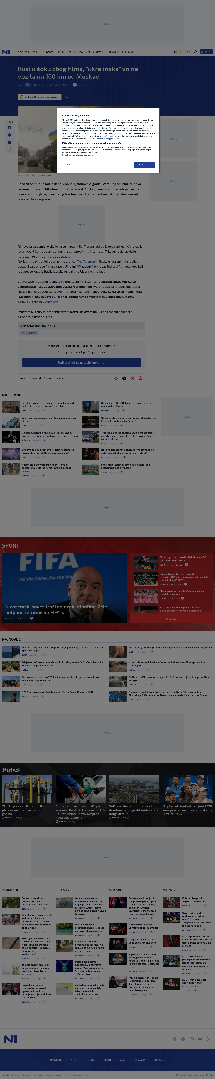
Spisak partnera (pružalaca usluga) (78, 155)
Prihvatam (144, 165)
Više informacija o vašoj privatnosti (104, 139)
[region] (108, 140)
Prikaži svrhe (72, 165)
